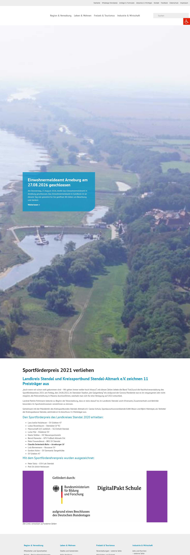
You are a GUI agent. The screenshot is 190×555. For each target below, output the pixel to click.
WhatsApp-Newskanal (109, 3)
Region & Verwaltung (60, 15)
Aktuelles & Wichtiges (144, 3)
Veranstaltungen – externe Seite (108, 551)
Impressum (184, 3)
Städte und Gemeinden (69, 551)
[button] (25, 496)
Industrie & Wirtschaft (128, 15)
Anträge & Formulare (126, 3)
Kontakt (156, 3)
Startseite (97, 3)
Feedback (164, 3)
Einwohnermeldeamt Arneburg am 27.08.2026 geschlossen (58, 182)
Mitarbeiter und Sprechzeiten (35, 551)
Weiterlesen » (34, 204)
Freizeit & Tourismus (104, 15)
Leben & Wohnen (82, 15)
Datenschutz (174, 3)
